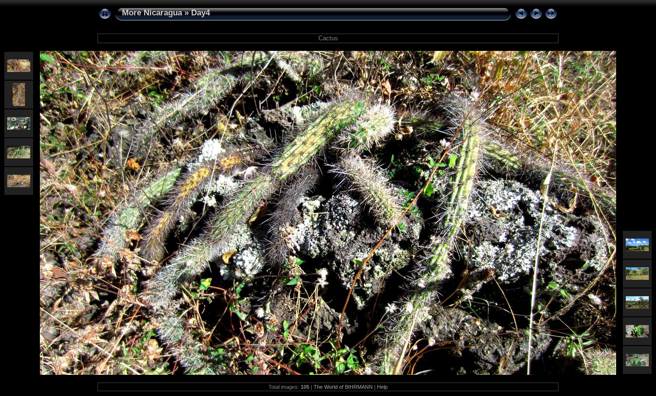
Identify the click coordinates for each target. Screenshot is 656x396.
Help (382, 387)
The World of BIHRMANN (343, 387)
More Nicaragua (152, 12)
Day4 (200, 12)
